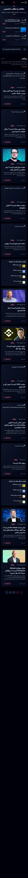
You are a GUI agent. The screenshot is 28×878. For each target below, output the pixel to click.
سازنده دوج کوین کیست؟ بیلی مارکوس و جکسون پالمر (15, 168)
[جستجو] (2, 2)
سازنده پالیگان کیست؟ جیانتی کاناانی (12, 28)
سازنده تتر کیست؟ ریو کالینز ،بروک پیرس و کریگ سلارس (14, 92)
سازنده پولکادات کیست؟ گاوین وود (13, 36)
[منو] (25, 2)
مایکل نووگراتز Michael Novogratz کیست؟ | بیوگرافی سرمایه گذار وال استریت (15, 570)
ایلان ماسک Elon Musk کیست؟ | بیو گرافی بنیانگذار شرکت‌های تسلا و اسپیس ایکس (14, 530)
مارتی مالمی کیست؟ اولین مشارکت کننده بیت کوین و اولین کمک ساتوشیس (14, 425)
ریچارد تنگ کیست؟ (19, 463)
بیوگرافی (4, 23)
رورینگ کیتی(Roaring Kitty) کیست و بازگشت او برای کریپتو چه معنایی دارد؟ (12, 20)
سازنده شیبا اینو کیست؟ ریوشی (15, 244)
